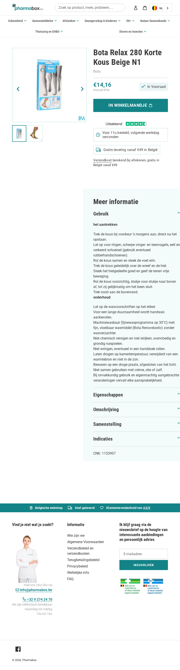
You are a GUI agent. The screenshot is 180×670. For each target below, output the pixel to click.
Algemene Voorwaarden (85, 542)
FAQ (70, 579)
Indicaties (103, 439)
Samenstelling (107, 424)
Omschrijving (106, 409)
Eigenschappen (108, 395)
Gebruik (101, 214)
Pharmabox (29, 660)
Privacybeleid (77, 566)
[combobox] (90, 8)
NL (161, 8)
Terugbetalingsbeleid (83, 560)
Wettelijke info (78, 572)
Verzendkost (102, 160)
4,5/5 (146, 508)
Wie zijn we (76, 535)
